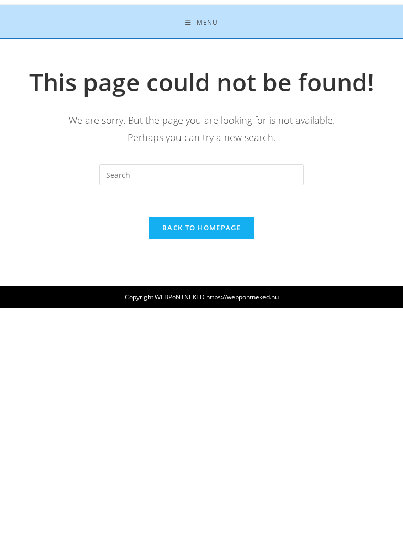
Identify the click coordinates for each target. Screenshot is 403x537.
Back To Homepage (201, 227)
